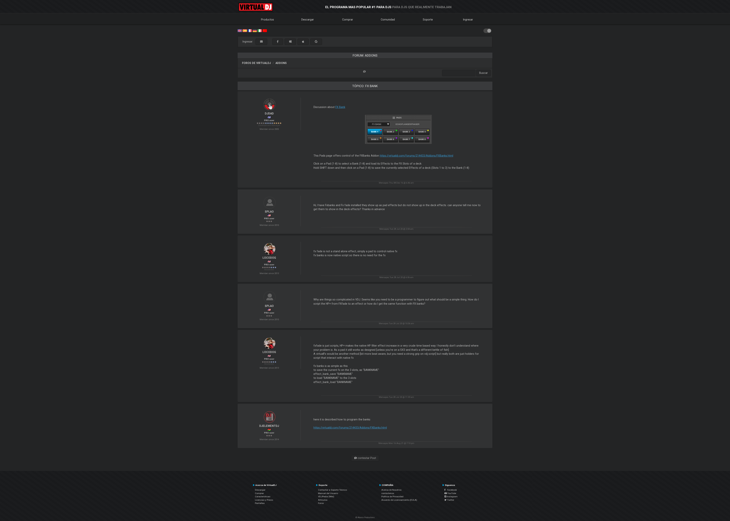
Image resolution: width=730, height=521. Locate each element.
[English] (240, 30)
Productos (267, 19)
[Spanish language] (245, 30)
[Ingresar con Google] (316, 42)
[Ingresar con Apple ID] (303, 42)
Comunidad (388, 19)
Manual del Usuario (328, 493)
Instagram (452, 496)
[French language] (250, 30)
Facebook (451, 490)
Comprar (347, 19)
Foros (321, 503)
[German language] (255, 30)
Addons (281, 63)
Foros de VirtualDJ (256, 63)
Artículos (322, 500)
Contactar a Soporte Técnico (332, 490)
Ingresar (468, 19)
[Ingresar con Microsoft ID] (290, 42)
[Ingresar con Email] (261, 42)
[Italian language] (260, 30)
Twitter (450, 500)
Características (262, 496)
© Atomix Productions (365, 517)
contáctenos (387, 493)
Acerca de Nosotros (391, 490)
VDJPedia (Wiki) (326, 496)
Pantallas (260, 503)
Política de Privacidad (392, 496)
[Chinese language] (265, 30)
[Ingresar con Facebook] (277, 42)
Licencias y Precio (264, 500)
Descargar (307, 19)
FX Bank (340, 107)
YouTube (451, 493)
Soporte (428, 19)
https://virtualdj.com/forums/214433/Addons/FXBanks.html (416, 155)
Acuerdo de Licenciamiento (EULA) (399, 500)
